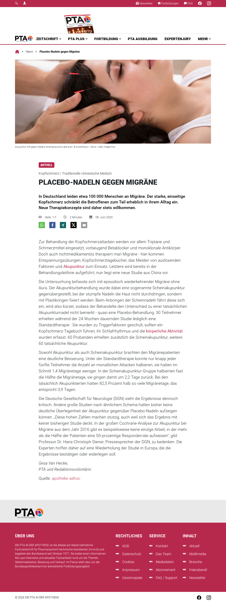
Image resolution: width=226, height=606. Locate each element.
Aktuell (193, 546)
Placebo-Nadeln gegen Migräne (60, 51)
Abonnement (165, 570)
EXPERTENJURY (178, 39)
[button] (42, 225)
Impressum (130, 570)
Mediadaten (164, 562)
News (29, 51)
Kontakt (161, 546)
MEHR (203, 39)
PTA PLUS (76, 39)
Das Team (163, 554)
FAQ (190, 3)
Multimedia (197, 554)
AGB (125, 546)
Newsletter (146, 3)
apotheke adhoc (66, 478)
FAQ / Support (166, 578)
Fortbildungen (170, 3)
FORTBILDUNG (106, 39)
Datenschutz (131, 554)
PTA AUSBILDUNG (142, 39)
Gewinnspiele (131, 578)
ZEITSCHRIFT (47, 39)
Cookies (127, 562)
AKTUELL (46, 165)
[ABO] (80, 20)
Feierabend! (197, 570)
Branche (195, 562)
